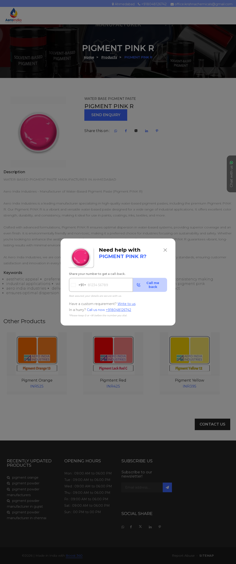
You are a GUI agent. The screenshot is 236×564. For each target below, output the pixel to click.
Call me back (152, 285)
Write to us (127, 304)
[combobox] (76, 285)
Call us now (109, 310)
